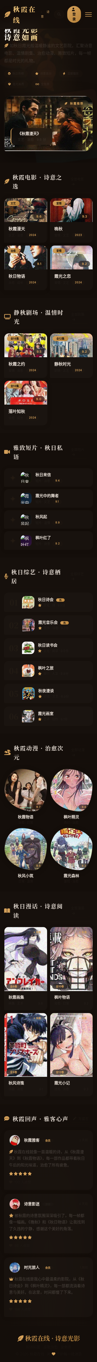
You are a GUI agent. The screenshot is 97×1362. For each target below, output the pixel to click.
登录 (74, 16)
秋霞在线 (32, 14)
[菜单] (88, 14)
